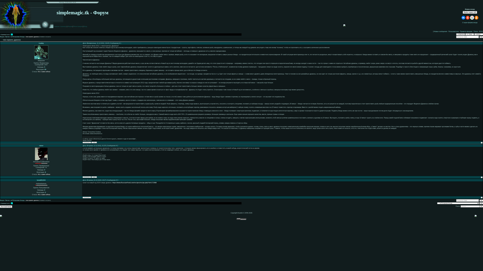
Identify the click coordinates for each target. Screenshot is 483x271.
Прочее (7, 36)
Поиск (476, 31)
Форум (70, 26)
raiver (41, 146)
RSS (480, 31)
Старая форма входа (469, 22)
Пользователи (453, 31)
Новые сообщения (440, 31)
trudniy (41, 43)
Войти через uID (470, 12)
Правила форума (466, 31)
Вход (85, 26)
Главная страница (59, 26)
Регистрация (77, 26)
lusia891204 (41, 180)
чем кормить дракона (32, 36)
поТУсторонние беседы (18, 36)
